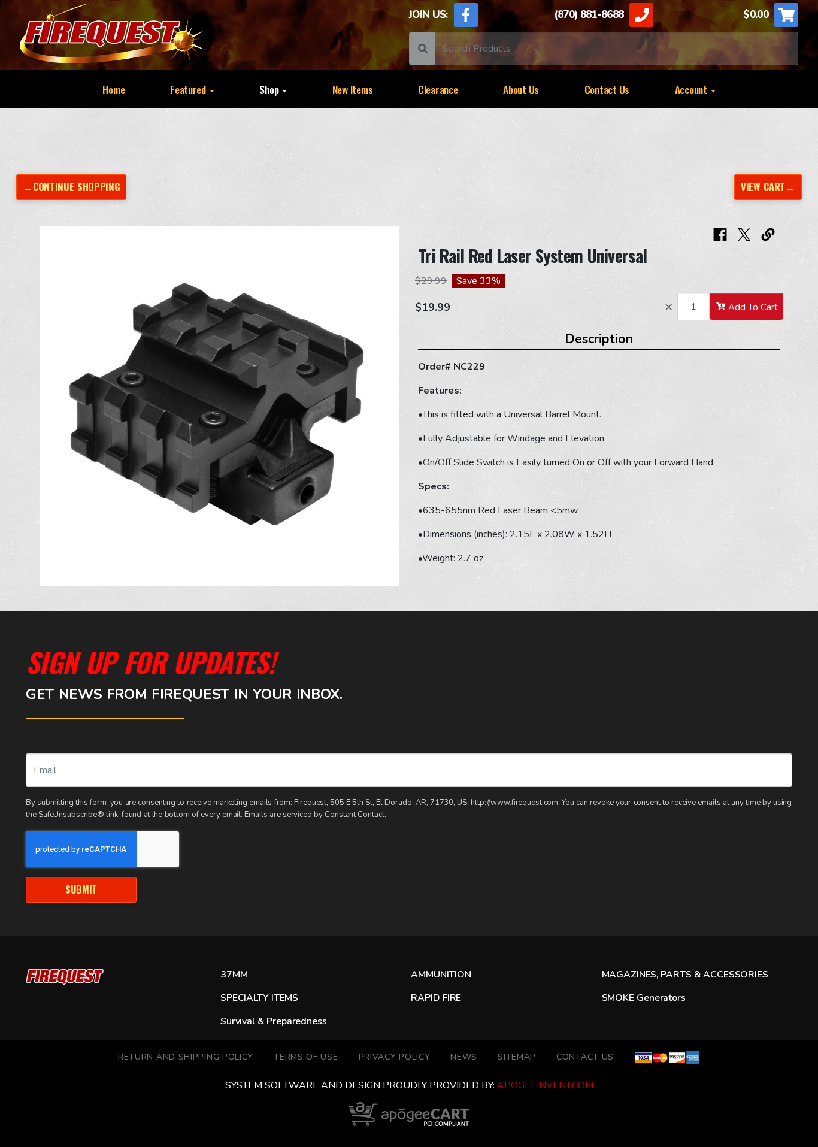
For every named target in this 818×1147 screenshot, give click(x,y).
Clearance (438, 89)
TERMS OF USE (306, 1057)
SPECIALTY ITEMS (259, 998)
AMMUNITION (441, 974)
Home (113, 89)
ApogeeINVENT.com (545, 1085)
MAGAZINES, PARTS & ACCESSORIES (685, 974)
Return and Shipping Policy (185, 1057)
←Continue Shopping (71, 186)
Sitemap (517, 1057)
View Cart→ (768, 186)
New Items (352, 89)
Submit (81, 889)
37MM (233, 974)
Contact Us (606, 89)
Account (692, 89)
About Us (521, 89)
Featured (189, 89)
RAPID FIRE (436, 998)
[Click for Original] (219, 406)
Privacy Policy (395, 1057)
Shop (270, 89)
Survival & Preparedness (273, 1021)
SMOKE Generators (644, 998)
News (463, 1057)
